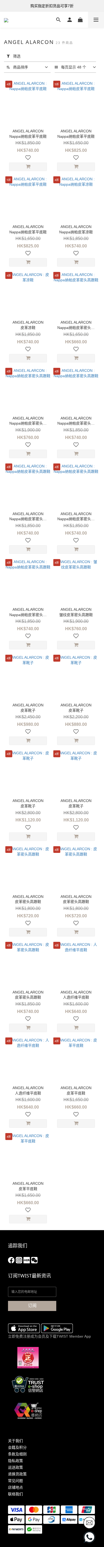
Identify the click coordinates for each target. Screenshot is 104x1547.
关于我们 (15, 1441)
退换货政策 (17, 1474)
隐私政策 (15, 1461)
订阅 (32, 1305)
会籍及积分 (17, 1447)
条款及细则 (17, 1454)
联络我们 (15, 1494)
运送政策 (15, 1467)
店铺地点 (15, 1487)
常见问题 (15, 1481)
